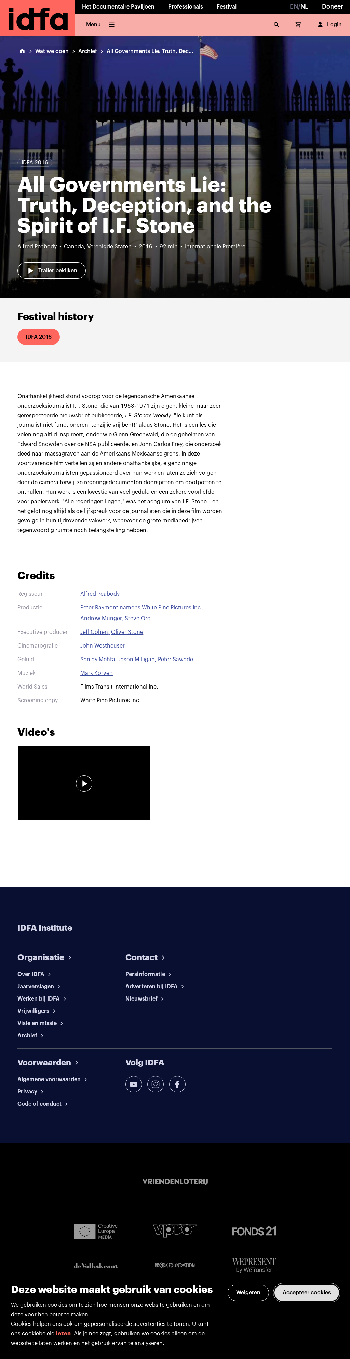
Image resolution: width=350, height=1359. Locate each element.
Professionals (185, 7)
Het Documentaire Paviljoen (118, 7)
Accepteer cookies (307, 1292)
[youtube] (133, 1084)
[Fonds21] (254, 1231)
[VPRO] (175, 1231)
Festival (227, 7)
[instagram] (155, 1084)
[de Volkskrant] (96, 1265)
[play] (84, 783)
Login (334, 24)
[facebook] (177, 1084)
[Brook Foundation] (175, 1265)
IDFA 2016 (39, 337)
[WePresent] (254, 1265)
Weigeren (248, 1292)
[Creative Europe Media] (96, 1230)
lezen (63, 1333)
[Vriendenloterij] (175, 1182)
